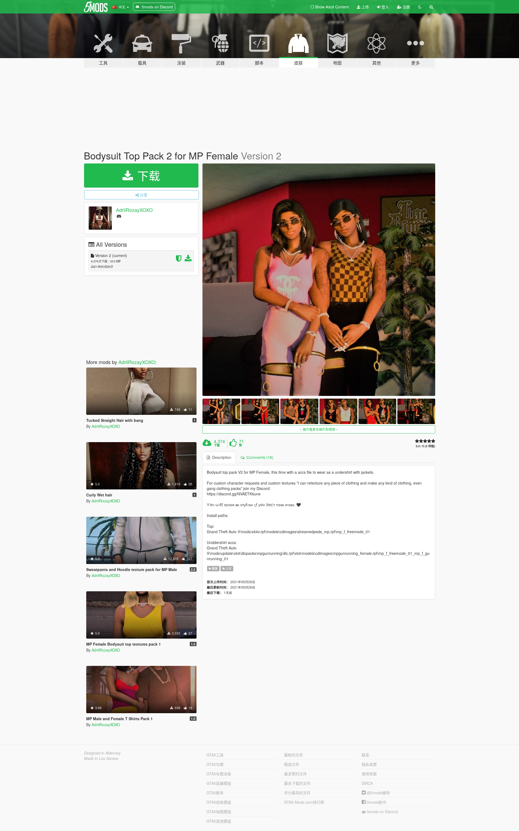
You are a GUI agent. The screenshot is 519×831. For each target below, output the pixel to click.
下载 (147, 175)
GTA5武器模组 (219, 783)
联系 (365, 754)
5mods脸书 (376, 802)
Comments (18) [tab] (258, 457)
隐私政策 (369, 764)
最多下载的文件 (297, 783)
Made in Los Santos (101, 758)
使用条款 (369, 773)
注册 (405, 6)
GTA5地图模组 (219, 811)
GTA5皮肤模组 (219, 802)
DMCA (367, 783)
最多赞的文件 (295, 773)
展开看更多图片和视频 (319, 429)
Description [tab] (220, 457)
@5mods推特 (378, 792)
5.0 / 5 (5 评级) (425, 446)
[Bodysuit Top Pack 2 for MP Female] (318, 279)
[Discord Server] (119, 216)
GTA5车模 (215, 764)
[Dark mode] (419, 7)
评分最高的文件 (297, 792)
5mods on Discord (382, 811)
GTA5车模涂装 (219, 773)
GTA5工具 (215, 754)
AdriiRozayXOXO (134, 209)
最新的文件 (293, 754)
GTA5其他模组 (219, 821)
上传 (364, 6)
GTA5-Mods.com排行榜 (304, 802)
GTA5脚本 (215, 792)
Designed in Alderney (102, 753)
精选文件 (291, 764)
